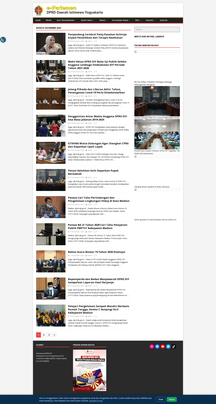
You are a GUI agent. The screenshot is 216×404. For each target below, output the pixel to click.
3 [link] (49, 335)
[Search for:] (157, 29)
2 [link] (43, 335)
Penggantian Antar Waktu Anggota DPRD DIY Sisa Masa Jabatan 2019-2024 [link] (97, 118)
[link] (3, 40)
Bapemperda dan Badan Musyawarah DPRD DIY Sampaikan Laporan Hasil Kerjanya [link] (98, 280)
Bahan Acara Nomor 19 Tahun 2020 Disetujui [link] (96, 252)
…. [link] (102, 51)
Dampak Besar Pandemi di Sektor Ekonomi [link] (151, 187)
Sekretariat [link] (86, 20)
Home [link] (38, 20)
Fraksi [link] (102, 20)
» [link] (54, 335)
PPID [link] (137, 20)
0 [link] (96, 41)
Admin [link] (89, 41)
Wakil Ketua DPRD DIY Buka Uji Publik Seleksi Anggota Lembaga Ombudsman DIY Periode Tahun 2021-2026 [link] (97, 65)
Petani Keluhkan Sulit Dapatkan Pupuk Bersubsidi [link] (93, 172)
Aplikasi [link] (149, 20)
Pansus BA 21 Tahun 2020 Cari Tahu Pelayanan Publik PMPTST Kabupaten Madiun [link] (97, 226)
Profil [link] (49, 20)
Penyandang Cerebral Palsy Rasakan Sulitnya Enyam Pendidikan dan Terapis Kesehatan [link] (97, 36)
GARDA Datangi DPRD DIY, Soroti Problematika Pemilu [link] (156, 117)
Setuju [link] (171, 399)
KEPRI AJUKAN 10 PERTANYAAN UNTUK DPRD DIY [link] (155, 220)
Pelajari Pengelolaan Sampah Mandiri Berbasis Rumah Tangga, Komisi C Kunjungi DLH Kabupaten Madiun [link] (98, 309)
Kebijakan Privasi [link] (96, 401)
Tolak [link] (160, 399)
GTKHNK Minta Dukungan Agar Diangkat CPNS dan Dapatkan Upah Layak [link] (98, 145)
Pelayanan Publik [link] (120, 20)
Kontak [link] (163, 20)
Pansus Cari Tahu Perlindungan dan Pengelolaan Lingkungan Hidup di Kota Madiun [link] (99, 199)
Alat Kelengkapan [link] (65, 20)
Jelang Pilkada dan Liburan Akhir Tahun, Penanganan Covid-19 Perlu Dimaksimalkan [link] (96, 91)
